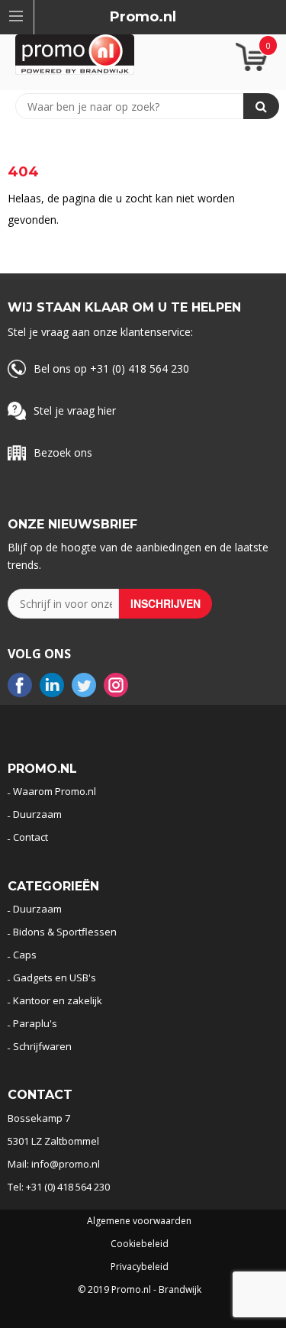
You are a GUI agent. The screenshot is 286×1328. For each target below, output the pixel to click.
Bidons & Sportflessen (65, 932)
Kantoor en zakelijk (57, 1000)
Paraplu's (35, 1023)
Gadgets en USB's (54, 977)
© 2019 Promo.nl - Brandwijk (139, 1290)
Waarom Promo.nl (54, 791)
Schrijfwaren (42, 1046)
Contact (30, 837)
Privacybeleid (140, 1267)
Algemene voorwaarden (139, 1221)
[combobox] (136, 106)
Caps (25, 954)
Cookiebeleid (140, 1244)
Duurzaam (37, 814)
